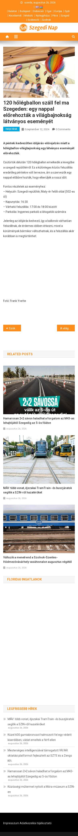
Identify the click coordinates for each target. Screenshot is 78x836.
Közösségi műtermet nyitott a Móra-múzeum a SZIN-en (41, 789)
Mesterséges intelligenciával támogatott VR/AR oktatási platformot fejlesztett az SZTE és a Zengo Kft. (40, 755)
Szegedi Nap (43, 27)
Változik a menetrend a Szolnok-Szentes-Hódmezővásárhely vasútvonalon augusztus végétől (37, 559)
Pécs (55, 15)
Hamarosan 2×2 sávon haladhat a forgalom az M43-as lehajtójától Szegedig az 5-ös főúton (38, 420)
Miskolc (28, 15)
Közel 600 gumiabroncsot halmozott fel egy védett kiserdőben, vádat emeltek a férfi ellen (40, 737)
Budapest (25, 11)
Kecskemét (15, 15)
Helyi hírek (11, 129)
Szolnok (46, 19)
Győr (67, 11)
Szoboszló (33, 19)
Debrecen (38, 11)
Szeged (65, 15)
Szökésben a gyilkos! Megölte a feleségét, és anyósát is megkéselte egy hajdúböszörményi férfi (15, 328)
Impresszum (11, 823)
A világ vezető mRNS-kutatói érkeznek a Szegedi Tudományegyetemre (67, 328)
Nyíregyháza (43, 15)
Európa (58, 11)
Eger (49, 11)
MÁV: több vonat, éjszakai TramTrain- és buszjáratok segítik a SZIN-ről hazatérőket (37, 490)
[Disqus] (39, 648)
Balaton (12, 11)
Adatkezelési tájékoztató (36, 823)
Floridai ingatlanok (24, 579)
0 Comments (63, 129)
